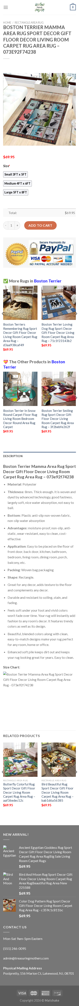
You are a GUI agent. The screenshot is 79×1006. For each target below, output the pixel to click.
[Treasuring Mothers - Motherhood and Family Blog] (40, 7)
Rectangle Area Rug (29, 22)
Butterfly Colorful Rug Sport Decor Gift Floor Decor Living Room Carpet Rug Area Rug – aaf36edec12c (19, 792)
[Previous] (3, 322)
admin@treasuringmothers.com (26, 958)
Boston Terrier (48, 280)
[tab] (39, 456)
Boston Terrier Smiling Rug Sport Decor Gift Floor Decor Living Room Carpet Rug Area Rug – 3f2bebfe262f (58, 419)
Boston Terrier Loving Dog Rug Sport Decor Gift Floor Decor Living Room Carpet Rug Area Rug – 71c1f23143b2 (58, 332)
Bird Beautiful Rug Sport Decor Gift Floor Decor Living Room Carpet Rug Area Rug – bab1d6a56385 (58, 792)
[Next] (76, 322)
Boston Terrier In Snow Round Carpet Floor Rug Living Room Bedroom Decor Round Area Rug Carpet (20, 419)
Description (13, 456)
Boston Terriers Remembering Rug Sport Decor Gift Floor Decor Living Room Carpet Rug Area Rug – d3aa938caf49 (20, 334)
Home (7, 22)
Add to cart (40, 225)
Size (6, 166)
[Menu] (5, 7)
